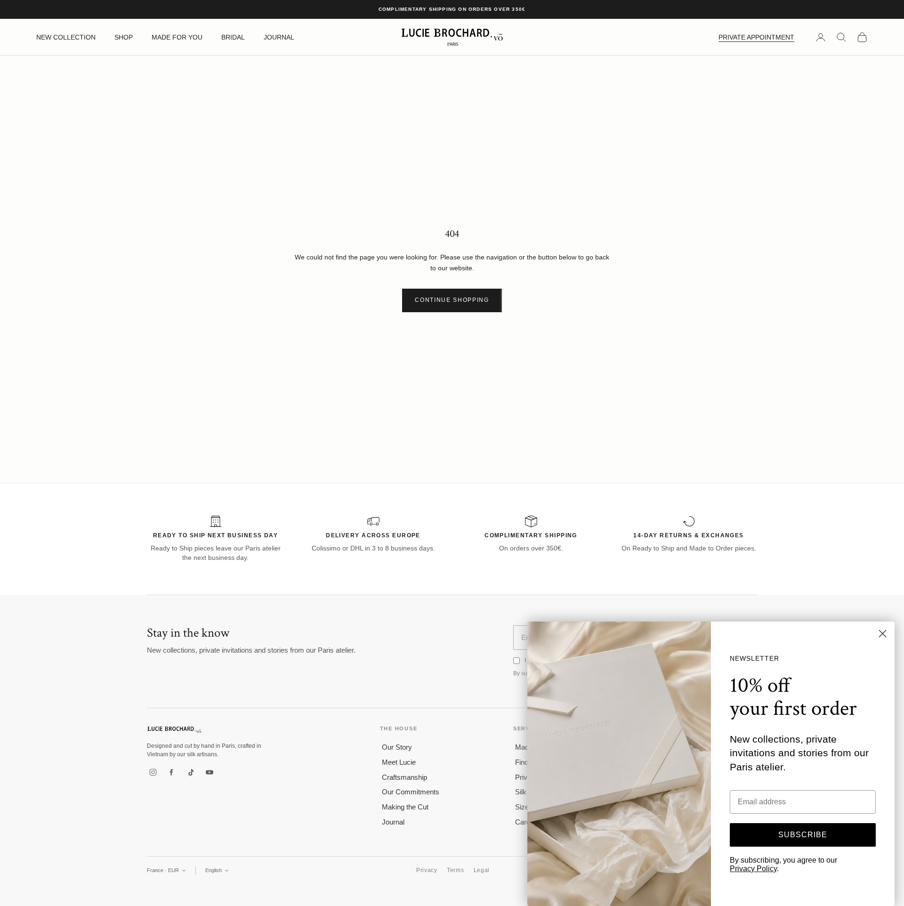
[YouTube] (209, 772)
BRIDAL (233, 37)
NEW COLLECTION (66, 37)
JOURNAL (279, 37)
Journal (393, 822)
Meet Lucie (399, 762)
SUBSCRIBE (802, 835)
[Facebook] (172, 772)
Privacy (426, 870)
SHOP (123, 37)
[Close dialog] (882, 633)
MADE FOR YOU (177, 37)
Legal (482, 870)
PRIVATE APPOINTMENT (756, 37)
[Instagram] (153, 772)
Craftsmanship (404, 777)
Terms (455, 870)
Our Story (397, 747)
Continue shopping (452, 300)
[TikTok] (190, 772)
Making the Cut (405, 807)
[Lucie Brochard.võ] (174, 729)
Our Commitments (410, 792)
